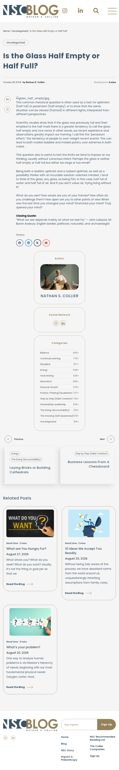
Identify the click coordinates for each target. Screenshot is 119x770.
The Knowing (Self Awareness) (59, 415)
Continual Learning (59, 358)
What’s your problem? (23, 647)
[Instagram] (56, 323)
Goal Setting (59, 375)
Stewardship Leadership (59, 404)
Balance (59, 352)
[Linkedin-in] (13, 738)
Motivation (59, 381)
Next (102, 439)
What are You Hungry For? (26, 548)
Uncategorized (20, 31)
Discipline (59, 364)
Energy (59, 370)
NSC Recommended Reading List (102, 738)
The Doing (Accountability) (59, 410)
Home (6, 31)
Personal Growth (59, 387)
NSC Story (67, 750)
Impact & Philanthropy (69, 758)
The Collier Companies (97, 747)
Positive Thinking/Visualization (59, 392)
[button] (112, 11)
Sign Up (94, 756)
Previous (18, 439)
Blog (64, 743)
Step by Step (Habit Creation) (59, 398)
